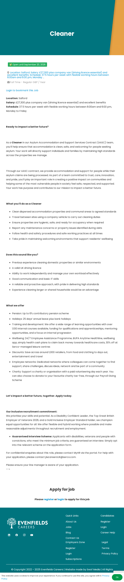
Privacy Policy (110, 553)
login (60, 499)
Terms (105, 548)
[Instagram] (24, 535)
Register (105, 521)
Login (104, 527)
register (49, 499)
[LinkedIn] (9, 535)
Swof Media (93, 569)
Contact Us (72, 538)
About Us (71, 521)
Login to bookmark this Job (22, 90)
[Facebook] (17, 535)
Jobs (68, 527)
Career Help (108, 532)
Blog (68, 532)
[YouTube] (32, 535)
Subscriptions (74, 559)
